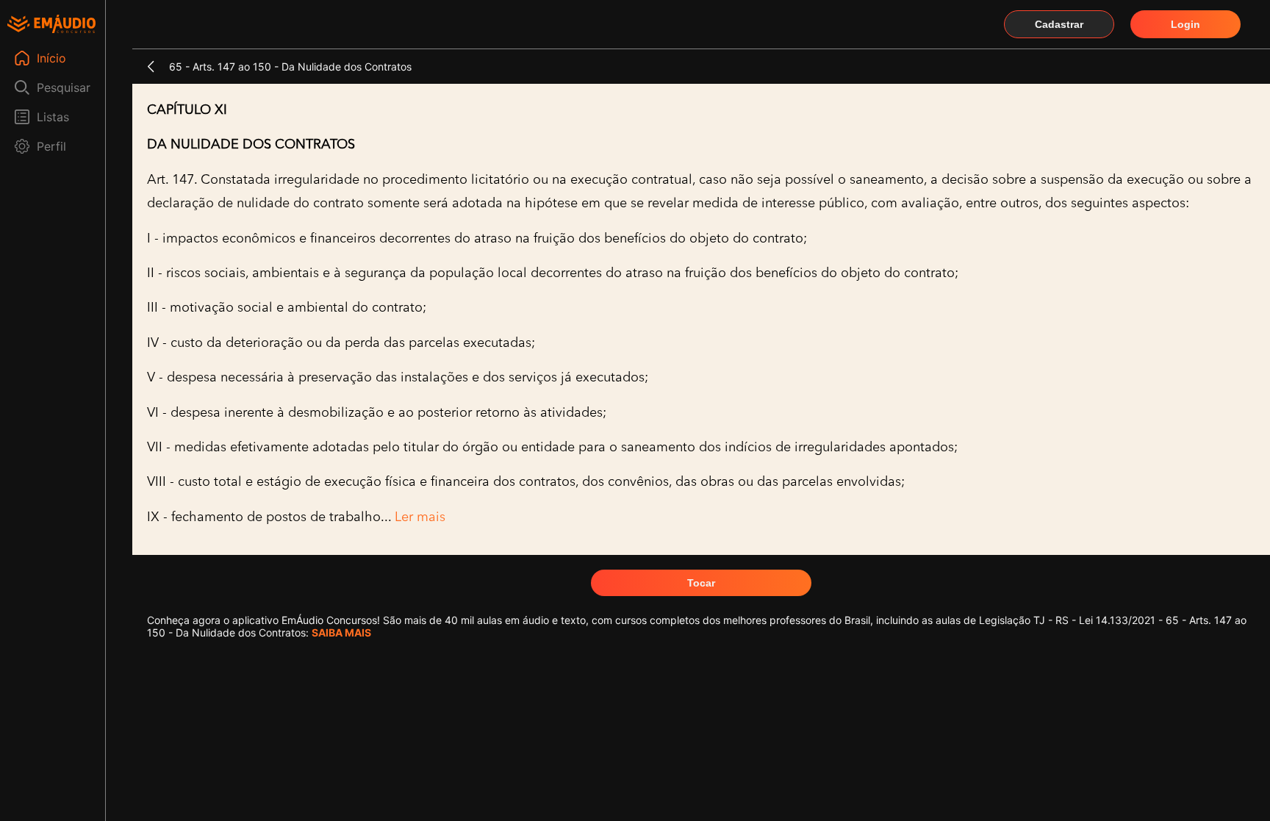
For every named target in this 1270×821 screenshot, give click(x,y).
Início (51, 58)
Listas (53, 117)
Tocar (701, 583)
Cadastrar (1059, 24)
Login (1185, 24)
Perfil (51, 146)
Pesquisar (63, 87)
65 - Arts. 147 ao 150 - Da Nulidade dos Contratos (290, 66)
